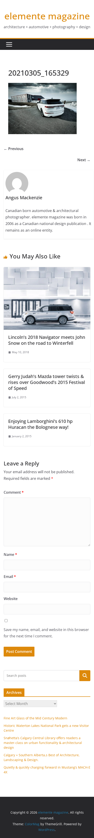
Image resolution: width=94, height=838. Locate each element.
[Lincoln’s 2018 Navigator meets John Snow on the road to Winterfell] (47, 270)
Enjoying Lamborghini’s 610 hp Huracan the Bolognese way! (40, 424)
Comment (14, 492)
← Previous (14, 148)
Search (84, 675)
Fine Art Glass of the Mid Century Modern (35, 718)
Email (10, 576)
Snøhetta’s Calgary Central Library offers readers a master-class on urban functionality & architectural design (43, 743)
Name (10, 554)
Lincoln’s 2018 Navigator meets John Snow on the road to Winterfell (46, 340)
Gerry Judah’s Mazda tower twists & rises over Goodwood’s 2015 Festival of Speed (46, 382)
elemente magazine (47, 16)
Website (11, 598)
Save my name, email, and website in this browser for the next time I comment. (46, 633)
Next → (83, 159)
